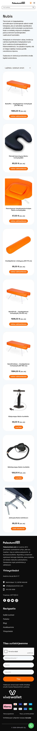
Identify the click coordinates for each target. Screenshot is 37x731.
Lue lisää (18, 427)
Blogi (5, 623)
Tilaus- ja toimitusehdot (27, 714)
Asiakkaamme (8, 627)
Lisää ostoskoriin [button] (18, 529)
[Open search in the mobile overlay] (18, 7)
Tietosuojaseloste (8, 714)
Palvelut (6, 619)
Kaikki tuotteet (8, 615)
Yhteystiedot (8, 631)
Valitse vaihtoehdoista (18, 116)
